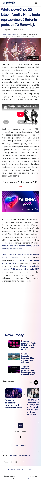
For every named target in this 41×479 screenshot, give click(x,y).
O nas (18, 469)
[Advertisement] (20, 311)
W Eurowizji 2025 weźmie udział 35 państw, (20, 254)
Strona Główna (6, 34)
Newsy (14, 34)
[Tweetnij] (18, 476)
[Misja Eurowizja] (8, 2)
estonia (13, 455)
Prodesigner (27, 478)
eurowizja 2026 (24, 455)
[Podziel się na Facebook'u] (22, 476)
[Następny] (36, 382)
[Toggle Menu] (36, 3)
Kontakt (11, 469)
